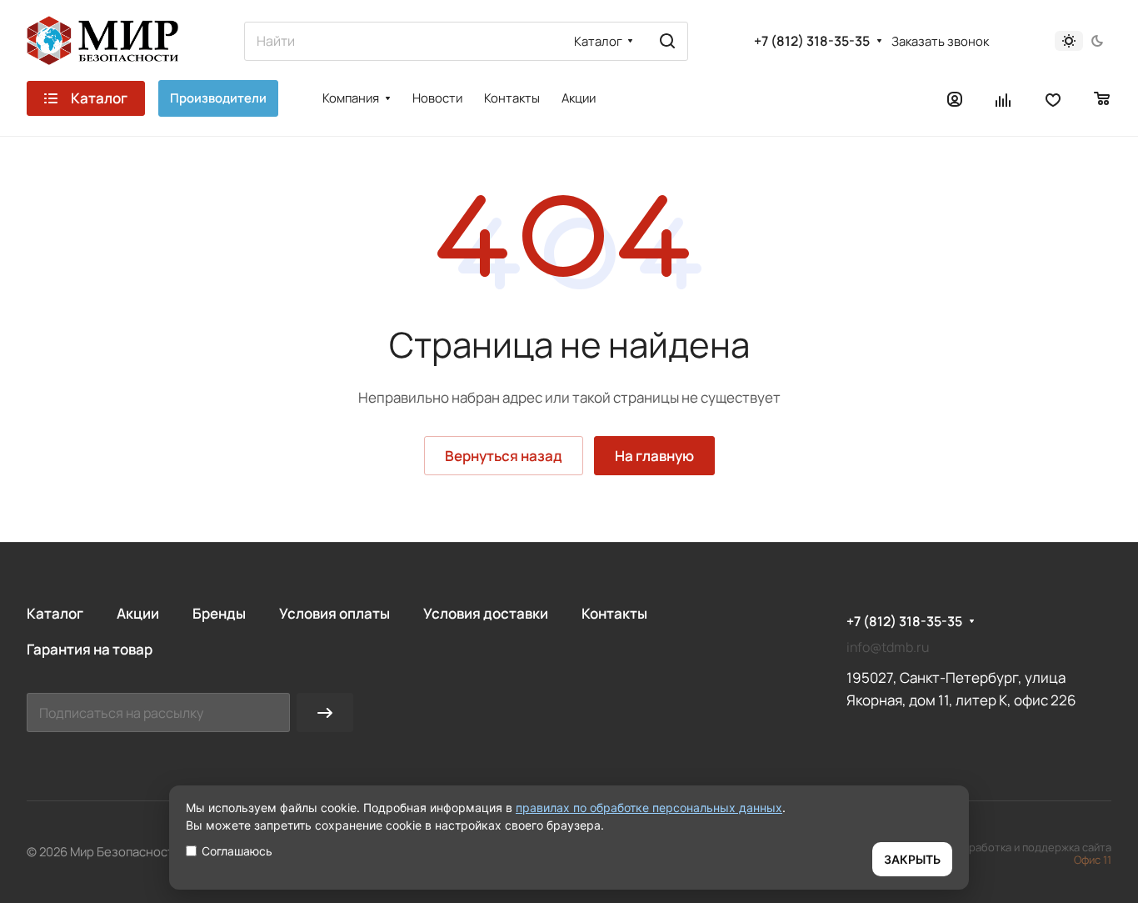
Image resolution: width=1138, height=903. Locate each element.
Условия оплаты (334, 613)
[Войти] (954, 98)
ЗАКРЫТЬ (912, 859)
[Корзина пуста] (1102, 98)
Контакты (614, 613)
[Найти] (667, 41)
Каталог (55, 613)
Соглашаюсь (237, 851)
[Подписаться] (325, 712)
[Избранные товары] (1053, 98)
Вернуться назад (503, 455)
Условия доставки (485, 613)
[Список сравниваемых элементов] (1004, 98)
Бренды (219, 613)
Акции (138, 613)
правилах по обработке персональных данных (649, 807)
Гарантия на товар (89, 649)
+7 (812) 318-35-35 (812, 41)
